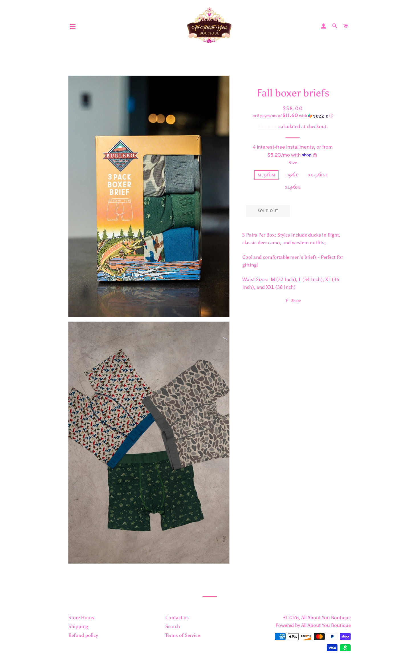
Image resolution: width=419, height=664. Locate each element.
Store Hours (81, 617)
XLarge (292, 187)
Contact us (177, 617)
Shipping (267, 126)
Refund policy (83, 635)
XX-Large (318, 175)
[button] (292, 115)
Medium (267, 175)
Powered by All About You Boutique (313, 625)
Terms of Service (182, 635)
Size (292, 163)
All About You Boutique (326, 617)
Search (172, 626)
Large (291, 175)
